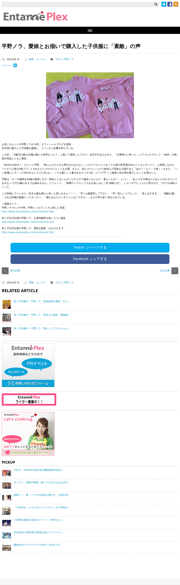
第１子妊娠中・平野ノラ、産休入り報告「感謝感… (42, 314)
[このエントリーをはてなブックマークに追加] (15, 66)
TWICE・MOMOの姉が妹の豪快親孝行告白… (38, 470)
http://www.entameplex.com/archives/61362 (28, 232)
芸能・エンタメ (37, 59)
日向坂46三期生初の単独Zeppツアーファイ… (39, 532)
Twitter (163, 4)
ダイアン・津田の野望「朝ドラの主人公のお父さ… (42, 482)
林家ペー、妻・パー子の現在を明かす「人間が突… (42, 494)
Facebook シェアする (90, 258)
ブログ (59, 59)
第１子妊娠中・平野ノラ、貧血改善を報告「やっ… (42, 301)
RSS (175, 4)
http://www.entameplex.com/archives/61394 (28, 221)
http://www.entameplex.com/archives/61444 (28, 211)
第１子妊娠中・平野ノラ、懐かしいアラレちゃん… (42, 328)
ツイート (7, 65)
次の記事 (167, 270)
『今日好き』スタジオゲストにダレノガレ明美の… (42, 507)
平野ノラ (69, 59)
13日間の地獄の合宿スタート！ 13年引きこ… (39, 519)
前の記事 (12, 270)
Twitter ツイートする (90, 247)
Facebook (169, 4)
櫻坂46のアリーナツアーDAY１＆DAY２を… (38, 544)
